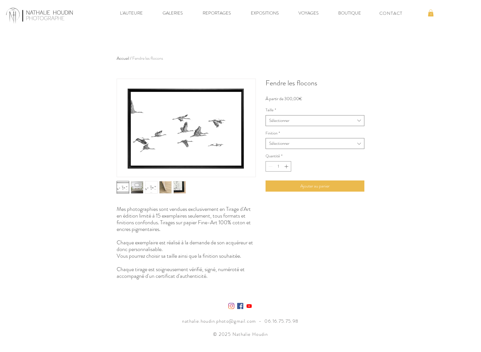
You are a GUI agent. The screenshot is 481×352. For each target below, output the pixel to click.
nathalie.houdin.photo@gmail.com (219, 321)
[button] (131, 13)
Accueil (123, 58)
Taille (271, 110)
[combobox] (315, 120)
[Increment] (286, 166)
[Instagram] (231, 306)
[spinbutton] (278, 166)
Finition (273, 133)
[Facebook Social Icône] (240, 306)
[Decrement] (269, 166)
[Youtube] (249, 306)
